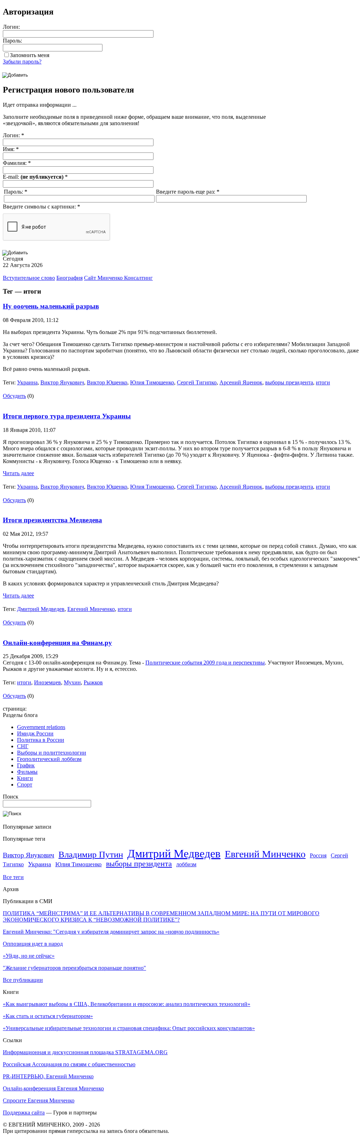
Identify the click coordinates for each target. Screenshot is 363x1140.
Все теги (13, 877)
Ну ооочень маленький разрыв (51, 306)
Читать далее (18, 473)
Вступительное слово (29, 278)
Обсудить (14, 396)
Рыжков (93, 682)
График (26, 765)
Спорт (24, 785)
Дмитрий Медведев (41, 609)
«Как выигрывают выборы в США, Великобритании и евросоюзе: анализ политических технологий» (126, 1004)
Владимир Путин (90, 854)
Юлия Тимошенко (152, 382)
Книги (25, 778)
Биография (69, 278)
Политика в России (40, 740)
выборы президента (289, 382)
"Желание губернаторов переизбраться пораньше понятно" (74, 968)
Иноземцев (47, 682)
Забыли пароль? (22, 62)
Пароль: (12, 41)
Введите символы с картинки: (41, 207)
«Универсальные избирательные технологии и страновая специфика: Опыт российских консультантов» (129, 1028)
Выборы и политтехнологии (51, 753)
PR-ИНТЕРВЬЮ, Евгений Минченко (48, 1076)
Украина (27, 382)
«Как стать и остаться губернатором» (48, 1016)
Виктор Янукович (62, 382)
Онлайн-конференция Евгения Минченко (53, 1088)
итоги (323, 382)
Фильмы (27, 772)
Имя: (11, 149)
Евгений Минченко (91, 609)
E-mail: (35, 177)
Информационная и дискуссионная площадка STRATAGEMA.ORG (85, 1052)
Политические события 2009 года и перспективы (205, 663)
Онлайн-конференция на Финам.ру (57, 642)
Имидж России (35, 733)
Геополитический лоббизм (49, 759)
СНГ (22, 746)
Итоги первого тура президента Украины (67, 416)
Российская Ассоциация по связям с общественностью (69, 1064)
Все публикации (23, 980)
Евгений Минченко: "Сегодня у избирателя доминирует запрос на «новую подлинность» (111, 932)
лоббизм (186, 864)
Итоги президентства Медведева (52, 520)
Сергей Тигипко (197, 382)
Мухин (72, 682)
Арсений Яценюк (240, 382)
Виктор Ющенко (107, 382)
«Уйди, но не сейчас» (29, 956)
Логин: (11, 27)
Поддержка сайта (24, 1113)
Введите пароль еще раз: (187, 192)
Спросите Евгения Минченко (38, 1100)
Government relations (41, 727)
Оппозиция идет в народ (33, 944)
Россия (318, 855)
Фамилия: (17, 163)
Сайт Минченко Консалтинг (118, 278)
